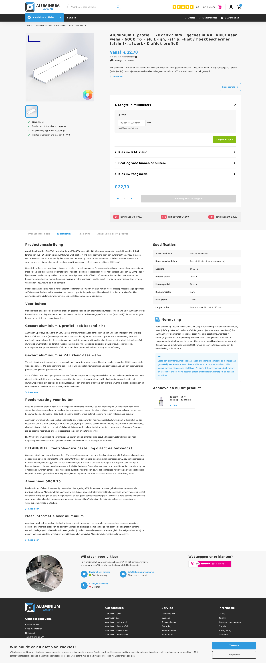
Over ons (166, 618)
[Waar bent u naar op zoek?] (118, 7)
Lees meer (118, 76)
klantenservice (133, 565)
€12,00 (173, 405)
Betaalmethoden (169, 622)
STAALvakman (232, 17)
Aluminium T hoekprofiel (116, 634)
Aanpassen (234, 654)
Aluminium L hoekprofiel (116, 626)
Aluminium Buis (112, 618)
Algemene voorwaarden (230, 622)
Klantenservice (209, 17)
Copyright (223, 626)
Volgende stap (223, 139)
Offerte (191, 17)
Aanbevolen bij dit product (112, 233)
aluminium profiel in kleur (110, 258)
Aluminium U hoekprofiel (116, 630)
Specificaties (64, 233)
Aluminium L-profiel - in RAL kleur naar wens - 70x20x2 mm (61, 25)
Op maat (122, 114)
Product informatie (39, 233)
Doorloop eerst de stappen (188, 198)
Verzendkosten (169, 630)
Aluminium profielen (43, 17)
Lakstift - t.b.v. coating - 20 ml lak (180, 398)
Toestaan (234, 645)
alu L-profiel (76, 292)
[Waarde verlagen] (118, 199)
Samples (71, 17)
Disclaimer (223, 634)
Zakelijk (222, 618)
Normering (85, 233)
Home (29, 25)
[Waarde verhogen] (131, 199)
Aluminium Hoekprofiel (116, 622)
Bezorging (166, 626)
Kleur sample (228, 87)
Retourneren (167, 634)
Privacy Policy (225, 630)
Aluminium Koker (113, 613)
